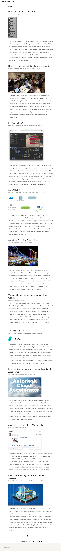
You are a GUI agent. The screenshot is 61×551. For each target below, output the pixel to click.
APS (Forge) (17, 14)
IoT (32, 14)
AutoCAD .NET (19, 192)
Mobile (20, 374)
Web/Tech (40, 125)
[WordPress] (41, 541)
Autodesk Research (24, 14)
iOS (25, 333)
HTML (30, 14)
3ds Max (16, 480)
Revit (41, 480)
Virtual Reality (34, 125)
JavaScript (35, 14)
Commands (30, 192)
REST (27, 125)
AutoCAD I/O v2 (15, 190)
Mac (32, 333)
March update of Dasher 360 (21, 11)
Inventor (37, 480)
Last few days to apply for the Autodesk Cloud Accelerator (29, 370)
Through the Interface (8, 1)
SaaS (39, 14)
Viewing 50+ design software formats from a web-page (28, 296)
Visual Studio (39, 333)
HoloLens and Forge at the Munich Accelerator (29, 66)
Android (15, 333)
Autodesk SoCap (16, 331)
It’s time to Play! (15, 123)
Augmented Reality (24, 68)
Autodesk (30, 68)
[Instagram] (37, 541)
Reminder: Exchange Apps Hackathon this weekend (27, 476)
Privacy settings (6, 547)
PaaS (38, 68)
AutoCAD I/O (25, 192)
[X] (35, 541)
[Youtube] (39, 541)
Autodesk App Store (31, 480)
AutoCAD (20, 480)
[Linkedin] (33, 541)
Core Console (36, 192)
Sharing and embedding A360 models (25, 425)
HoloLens (34, 68)
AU (15, 192)
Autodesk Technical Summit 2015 (23, 240)
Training (30, 242)
